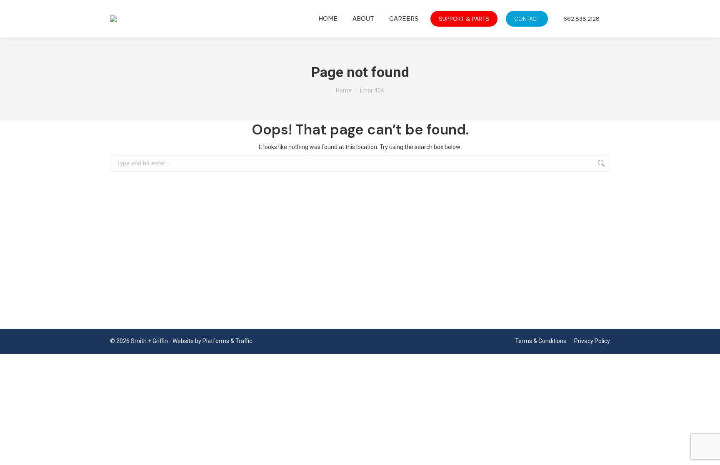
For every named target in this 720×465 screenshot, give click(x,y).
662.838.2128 (581, 18)
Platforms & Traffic (227, 341)
